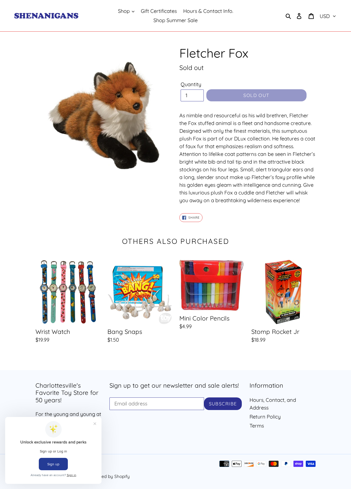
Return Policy (265, 416)
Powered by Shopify (109, 476)
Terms (257, 425)
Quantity (191, 84)
